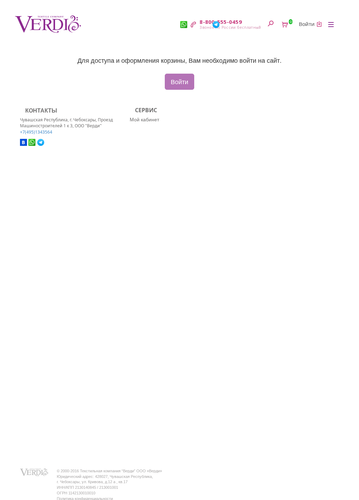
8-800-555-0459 (220, 22)
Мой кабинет (144, 119)
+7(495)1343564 (36, 132)
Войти (179, 81)
